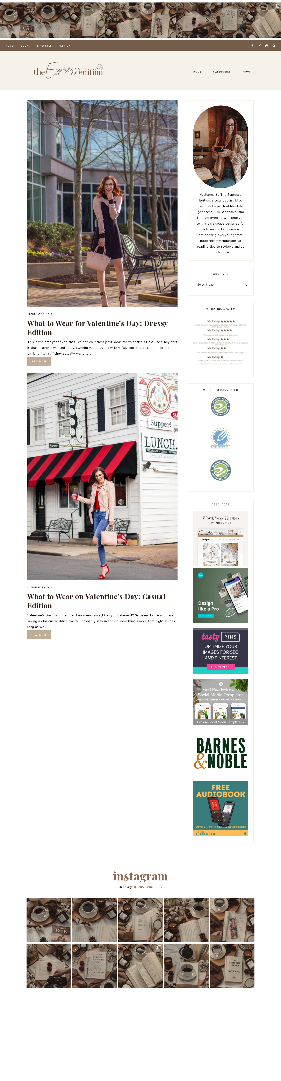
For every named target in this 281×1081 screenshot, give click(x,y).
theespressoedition (147, 887)
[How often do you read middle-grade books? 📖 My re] (17, 20)
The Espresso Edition (68, 70)
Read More (39, 361)
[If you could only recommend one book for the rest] (232, 966)
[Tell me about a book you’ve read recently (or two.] (52, 20)
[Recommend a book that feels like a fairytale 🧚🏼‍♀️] (193, 20)
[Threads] (258, 40)
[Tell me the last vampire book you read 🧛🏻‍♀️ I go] (228, 20)
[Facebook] (253, 40)
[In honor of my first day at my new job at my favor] (122, 20)
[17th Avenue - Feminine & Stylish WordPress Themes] (220, 565)
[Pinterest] (261, 40)
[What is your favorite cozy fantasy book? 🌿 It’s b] (88, 20)
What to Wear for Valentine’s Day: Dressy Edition (97, 327)
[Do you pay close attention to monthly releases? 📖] (263, 20)
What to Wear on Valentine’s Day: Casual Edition (96, 600)
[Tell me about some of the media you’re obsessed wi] (158, 20)
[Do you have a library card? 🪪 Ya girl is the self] (186, 966)
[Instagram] (267, 40)
